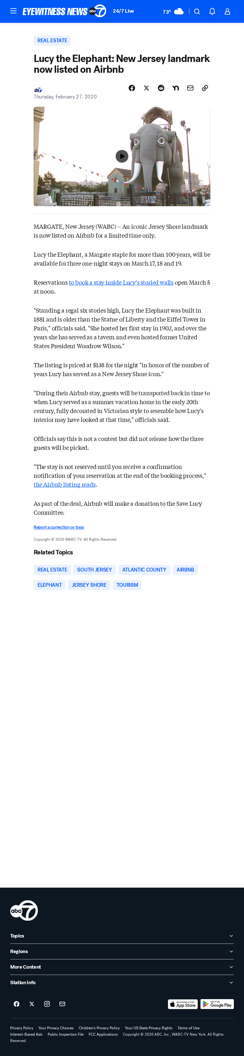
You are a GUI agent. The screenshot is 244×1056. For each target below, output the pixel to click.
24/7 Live (123, 11)
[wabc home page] (24, 910)
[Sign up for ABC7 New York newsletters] (62, 1004)
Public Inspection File (66, 1034)
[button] (13, 10)
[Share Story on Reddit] (161, 88)
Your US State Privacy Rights (149, 1028)
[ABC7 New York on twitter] (31, 1004)
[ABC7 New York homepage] (64, 11)
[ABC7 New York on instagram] (47, 1004)
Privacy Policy (21, 1028)
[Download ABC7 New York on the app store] (183, 1004)
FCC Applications (103, 1034)
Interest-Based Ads (26, 1034)
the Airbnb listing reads (65, 484)
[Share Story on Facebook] (131, 88)
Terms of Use (189, 1028)
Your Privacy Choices (56, 1028)
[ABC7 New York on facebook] (16, 1004)
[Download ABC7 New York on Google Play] (217, 1004)
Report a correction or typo (59, 527)
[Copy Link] (205, 88)
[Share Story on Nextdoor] (175, 88)
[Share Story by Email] (190, 88)
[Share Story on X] (146, 88)
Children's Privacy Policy (99, 1028)
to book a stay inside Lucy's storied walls (121, 282)
